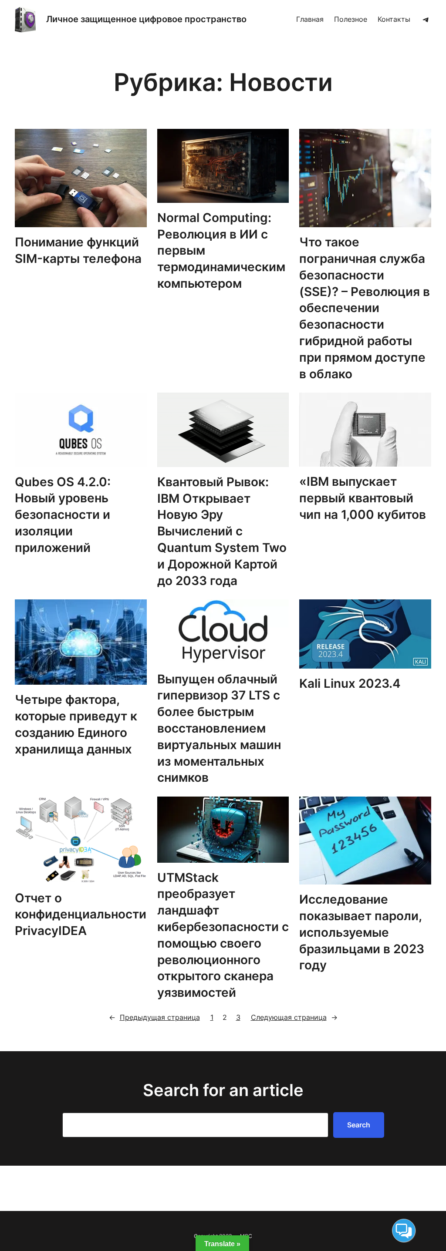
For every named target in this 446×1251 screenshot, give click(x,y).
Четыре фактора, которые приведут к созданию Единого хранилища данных (76, 724)
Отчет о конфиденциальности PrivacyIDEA (80, 914)
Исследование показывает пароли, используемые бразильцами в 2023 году (361, 932)
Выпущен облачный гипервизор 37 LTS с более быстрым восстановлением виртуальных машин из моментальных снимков (219, 728)
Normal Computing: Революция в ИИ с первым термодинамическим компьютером (221, 250)
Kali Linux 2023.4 (350, 683)
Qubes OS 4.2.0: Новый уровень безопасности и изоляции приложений (63, 514)
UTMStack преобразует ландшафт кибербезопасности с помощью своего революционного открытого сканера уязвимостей (223, 935)
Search (358, 1124)
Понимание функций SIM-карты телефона (78, 250)
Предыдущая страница (154, 1017)
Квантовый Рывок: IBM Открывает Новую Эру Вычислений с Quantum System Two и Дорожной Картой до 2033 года (222, 531)
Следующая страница (294, 1017)
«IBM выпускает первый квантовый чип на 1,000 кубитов (362, 498)
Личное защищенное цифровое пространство (146, 19)
